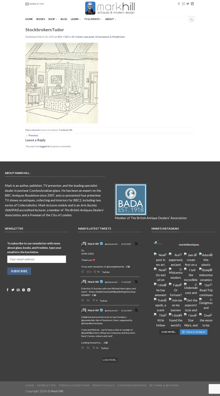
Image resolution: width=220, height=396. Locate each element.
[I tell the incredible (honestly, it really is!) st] (191, 274)
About (109, 19)
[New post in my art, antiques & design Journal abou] (160, 259)
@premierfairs (88, 320)
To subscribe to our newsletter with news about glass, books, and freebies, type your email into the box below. (34, 248)
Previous (31, 135)
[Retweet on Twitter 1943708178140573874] (89, 300)
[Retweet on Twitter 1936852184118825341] (89, 348)
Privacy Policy (103, 385)
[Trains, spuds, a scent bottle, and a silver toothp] (160, 304)
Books (40, 19)
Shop (51, 19)
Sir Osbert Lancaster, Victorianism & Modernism (98, 36)
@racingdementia (115, 266)
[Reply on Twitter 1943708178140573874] (83, 300)
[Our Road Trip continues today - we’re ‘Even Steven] (206, 289)
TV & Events (92, 19)
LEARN (74, 19)
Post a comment (32, 130)
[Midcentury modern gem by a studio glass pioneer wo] (175, 274)
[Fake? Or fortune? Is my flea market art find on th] (175, 289)
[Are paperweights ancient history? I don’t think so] (175, 259)
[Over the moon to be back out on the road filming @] (206, 320)
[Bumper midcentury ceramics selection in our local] (206, 274)
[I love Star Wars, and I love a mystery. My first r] (191, 320)
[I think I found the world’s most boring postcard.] (175, 320)
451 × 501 (63, 36)
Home (29, 19)
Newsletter (46, 385)
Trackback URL (65, 130)
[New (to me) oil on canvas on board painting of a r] (160, 274)
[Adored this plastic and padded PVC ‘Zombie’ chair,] (206, 259)
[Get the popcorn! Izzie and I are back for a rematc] (191, 304)
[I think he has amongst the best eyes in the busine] (160, 289)
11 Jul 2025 (126, 282)
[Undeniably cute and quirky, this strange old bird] (191, 289)
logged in (44, 146)
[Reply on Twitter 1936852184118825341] (83, 348)
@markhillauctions (90, 332)
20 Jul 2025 (126, 244)
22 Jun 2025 (126, 310)
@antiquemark (111, 244)
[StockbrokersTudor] (61, 82)
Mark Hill (93, 243)
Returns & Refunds (164, 385)
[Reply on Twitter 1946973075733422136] (83, 272)
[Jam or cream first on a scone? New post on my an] (191, 259)
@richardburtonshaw (91, 323)
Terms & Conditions (74, 385)
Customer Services (132, 385)
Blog (64, 19)
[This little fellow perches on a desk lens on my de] (160, 320)
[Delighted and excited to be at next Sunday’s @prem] (206, 304)
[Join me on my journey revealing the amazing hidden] (175, 304)
